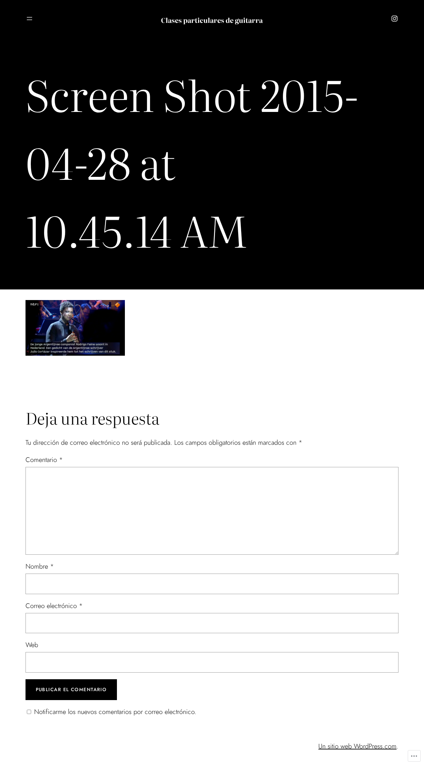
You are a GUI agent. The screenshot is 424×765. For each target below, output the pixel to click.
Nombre (40, 566)
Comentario (44, 460)
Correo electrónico (54, 606)
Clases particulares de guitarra (212, 20)
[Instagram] (394, 19)
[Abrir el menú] (29, 19)
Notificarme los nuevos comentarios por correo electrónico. (115, 712)
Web (32, 645)
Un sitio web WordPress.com (357, 746)
